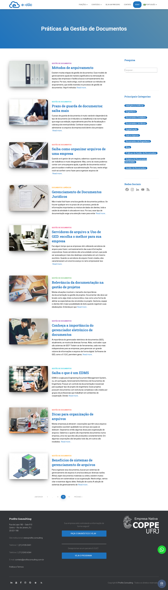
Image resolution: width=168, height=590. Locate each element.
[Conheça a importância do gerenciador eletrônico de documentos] (28, 331)
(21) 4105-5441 (25, 545)
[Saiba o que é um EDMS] (28, 379)
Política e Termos (16, 567)
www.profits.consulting (33, 538)
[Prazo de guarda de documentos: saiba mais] (28, 112)
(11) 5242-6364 (25, 552)
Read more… (82, 88)
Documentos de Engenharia (138, 141)
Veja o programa (83, 556)
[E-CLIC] (20, 4)
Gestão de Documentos (62, 63)
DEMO (137, 5)
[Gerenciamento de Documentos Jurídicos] (28, 198)
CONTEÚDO (95, 5)
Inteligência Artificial (134, 106)
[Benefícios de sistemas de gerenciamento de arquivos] (28, 466)
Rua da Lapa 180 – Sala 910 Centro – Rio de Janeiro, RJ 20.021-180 (20, 528)
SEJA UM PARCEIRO (113, 5)
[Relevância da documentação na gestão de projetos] (28, 288)
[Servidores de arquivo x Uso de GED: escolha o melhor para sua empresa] (28, 238)
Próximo (77, 497)
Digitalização (131, 129)
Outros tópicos (132, 135)
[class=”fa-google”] (30, 583)
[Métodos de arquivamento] (28, 74)
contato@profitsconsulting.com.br (29, 560)
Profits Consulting (125, 583)
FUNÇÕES (82, 5)
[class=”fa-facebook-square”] (21, 583)
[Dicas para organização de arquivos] (28, 420)
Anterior (39, 497)
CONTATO (127, 5)
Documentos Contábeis (136, 118)
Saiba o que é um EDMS (70, 373)
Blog (128, 147)
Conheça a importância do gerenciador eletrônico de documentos (72, 330)
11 (69, 497)
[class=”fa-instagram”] (25, 583)
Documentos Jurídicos (61, 187)
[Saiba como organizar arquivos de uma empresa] (28, 155)
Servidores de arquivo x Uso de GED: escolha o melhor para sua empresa (76, 236)
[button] (162, 549)
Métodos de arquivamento (72, 68)
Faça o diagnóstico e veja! (83, 533)
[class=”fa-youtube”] (16, 583)
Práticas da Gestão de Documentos (141, 153)
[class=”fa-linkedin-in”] (11, 583)
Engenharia (131, 112)
